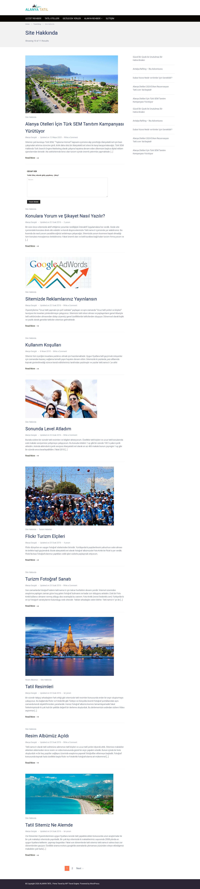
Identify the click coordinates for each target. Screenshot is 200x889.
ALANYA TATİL (46, 884)
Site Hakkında (30, 117)
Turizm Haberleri (45, 529)
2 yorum (66, 222)
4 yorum (66, 543)
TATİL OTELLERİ (52, 18)
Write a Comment (71, 137)
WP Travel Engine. (72, 884)
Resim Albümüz (31, 680)
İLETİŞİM (110, 18)
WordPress (94, 884)
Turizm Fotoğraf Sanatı (48, 579)
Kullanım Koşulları (43, 344)
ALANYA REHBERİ (92, 18)
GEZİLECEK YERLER (72, 18)
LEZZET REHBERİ (33, 18)
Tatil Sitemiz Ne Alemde (49, 825)
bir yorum (67, 693)
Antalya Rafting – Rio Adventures (148, 69)
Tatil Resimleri (39, 686)
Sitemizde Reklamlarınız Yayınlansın (61, 299)
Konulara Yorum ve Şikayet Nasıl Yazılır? (65, 215)
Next (78, 868)
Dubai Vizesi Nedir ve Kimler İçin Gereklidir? (152, 78)
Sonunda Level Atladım (48, 428)
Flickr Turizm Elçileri (45, 536)
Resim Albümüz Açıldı (47, 735)
